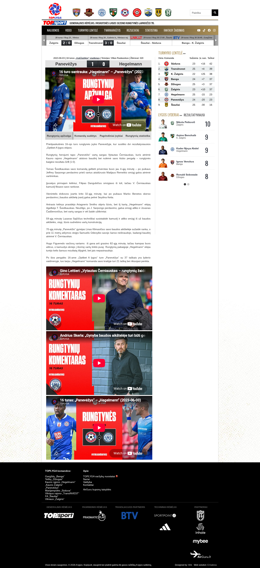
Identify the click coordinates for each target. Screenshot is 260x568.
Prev (44, 40)
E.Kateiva (212, 565)
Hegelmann (130, 64)
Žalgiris (53, 42)
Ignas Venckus (185, 161)
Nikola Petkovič (185, 122)
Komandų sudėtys (85, 135)
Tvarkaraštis (112, 30)
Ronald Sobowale (187, 174)
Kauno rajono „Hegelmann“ (60, 482)
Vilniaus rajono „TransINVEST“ (62, 493)
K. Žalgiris (198, 42)
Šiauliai (121, 42)
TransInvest (96, 42)
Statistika (151, 30)
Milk (190, 565)
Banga (186, 42)
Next (216, 40)
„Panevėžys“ (52, 487)
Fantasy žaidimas (174, 30)
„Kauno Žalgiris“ (54, 484)
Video (68, 30)
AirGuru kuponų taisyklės (97, 489)
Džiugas (79, 42)
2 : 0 (66, 43)
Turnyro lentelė (88, 30)
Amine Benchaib (186, 135)
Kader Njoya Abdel (187, 148)
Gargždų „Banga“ (55, 476)
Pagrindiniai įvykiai (111, 135)
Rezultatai (133, 30)
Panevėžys (66, 64)
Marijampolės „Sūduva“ (58, 490)
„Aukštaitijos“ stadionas (87, 58)
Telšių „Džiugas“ (54, 479)
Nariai (86, 479)
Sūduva (156, 42)
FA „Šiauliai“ (51, 496)
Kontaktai (88, 484)
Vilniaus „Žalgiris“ (54, 499)
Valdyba (87, 482)
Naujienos (53, 30)
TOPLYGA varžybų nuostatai (99, 476)
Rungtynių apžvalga (59, 135)
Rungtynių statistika (138, 135)
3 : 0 (108, 43)
